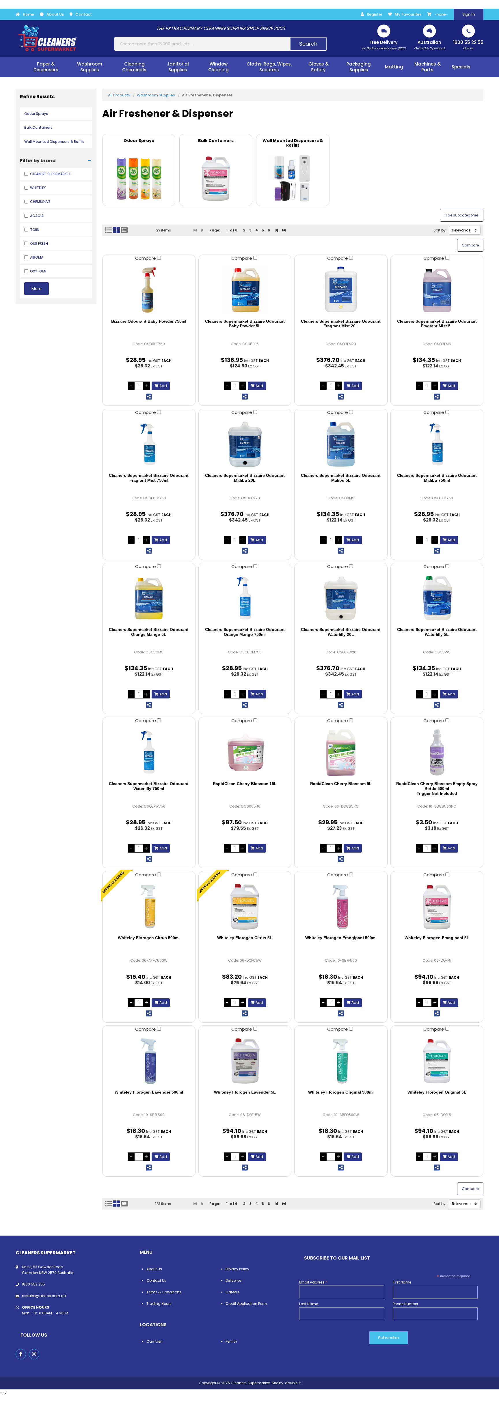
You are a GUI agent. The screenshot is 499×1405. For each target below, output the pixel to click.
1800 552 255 (33, 1284)
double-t (293, 1382)
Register (374, 14)
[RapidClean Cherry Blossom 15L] (245, 752)
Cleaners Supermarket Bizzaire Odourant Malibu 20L (245, 478)
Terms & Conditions (163, 1292)
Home (28, 14)
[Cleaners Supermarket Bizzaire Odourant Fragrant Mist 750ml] (149, 444)
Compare (146, 258)
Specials (461, 67)
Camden (154, 1341)
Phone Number (405, 1303)
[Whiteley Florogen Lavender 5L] (245, 1061)
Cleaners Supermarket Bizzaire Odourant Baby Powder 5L (245, 323)
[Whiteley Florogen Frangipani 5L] (437, 907)
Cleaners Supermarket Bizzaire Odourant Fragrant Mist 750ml (149, 478)
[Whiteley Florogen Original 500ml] (341, 1061)
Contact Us (156, 1280)
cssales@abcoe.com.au (44, 1295)
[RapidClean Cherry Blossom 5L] (341, 752)
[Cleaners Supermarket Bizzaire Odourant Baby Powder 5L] (245, 290)
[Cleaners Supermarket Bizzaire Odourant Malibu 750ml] (437, 444)
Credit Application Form (246, 1303)
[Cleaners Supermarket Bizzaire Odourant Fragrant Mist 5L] (437, 290)
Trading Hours (159, 1303)
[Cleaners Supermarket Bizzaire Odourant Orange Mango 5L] (149, 598)
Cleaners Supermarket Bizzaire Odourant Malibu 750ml (437, 478)
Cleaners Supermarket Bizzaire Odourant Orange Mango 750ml (245, 632)
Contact (83, 14)
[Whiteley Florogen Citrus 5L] (245, 907)
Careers (232, 1292)
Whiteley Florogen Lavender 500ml (149, 1092)
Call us (468, 45)
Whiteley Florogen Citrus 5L (244, 937)
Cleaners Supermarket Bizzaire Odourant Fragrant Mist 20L (341, 323)
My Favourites (408, 14)
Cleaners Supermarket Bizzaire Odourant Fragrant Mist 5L (437, 323)
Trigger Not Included (437, 788)
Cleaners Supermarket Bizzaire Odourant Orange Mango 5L (149, 632)
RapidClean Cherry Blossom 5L (341, 783)
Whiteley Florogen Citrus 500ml (149, 937)
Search (308, 43)
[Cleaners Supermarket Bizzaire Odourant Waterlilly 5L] (437, 598)
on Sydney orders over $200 (383, 45)
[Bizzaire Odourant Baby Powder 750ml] (149, 290)
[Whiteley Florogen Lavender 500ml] (149, 1061)
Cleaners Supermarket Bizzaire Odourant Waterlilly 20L (341, 632)
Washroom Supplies (156, 95)
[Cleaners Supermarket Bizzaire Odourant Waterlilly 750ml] (149, 752)
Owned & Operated (429, 45)
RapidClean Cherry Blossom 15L (245, 783)
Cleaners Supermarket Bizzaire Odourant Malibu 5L (341, 478)
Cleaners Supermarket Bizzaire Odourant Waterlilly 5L (437, 632)
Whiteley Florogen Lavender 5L (245, 1092)
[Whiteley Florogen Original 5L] (437, 1061)
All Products (119, 95)
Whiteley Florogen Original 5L (436, 1092)
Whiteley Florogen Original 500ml (341, 1092)
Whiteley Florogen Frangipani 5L (437, 937)
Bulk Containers (38, 127)
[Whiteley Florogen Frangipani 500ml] (341, 907)
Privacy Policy (237, 1268)
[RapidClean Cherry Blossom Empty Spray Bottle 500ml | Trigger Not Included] (437, 752)
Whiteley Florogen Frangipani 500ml (341, 937)
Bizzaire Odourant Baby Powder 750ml (148, 321)
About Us (55, 14)
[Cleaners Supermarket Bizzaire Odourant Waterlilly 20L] (341, 598)
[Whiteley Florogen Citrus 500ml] (149, 907)
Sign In (468, 14)
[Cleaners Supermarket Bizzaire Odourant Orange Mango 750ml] (245, 598)
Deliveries (234, 1280)
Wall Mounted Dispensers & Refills (54, 141)
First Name (402, 1282)
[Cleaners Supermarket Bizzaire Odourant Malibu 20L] (245, 444)
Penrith (231, 1341)
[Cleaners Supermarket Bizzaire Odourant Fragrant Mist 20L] (341, 290)
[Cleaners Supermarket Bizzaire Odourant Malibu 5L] (341, 444)
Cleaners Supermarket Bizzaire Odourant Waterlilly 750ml (149, 786)
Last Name (308, 1303)
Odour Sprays (36, 113)
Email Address (313, 1282)
